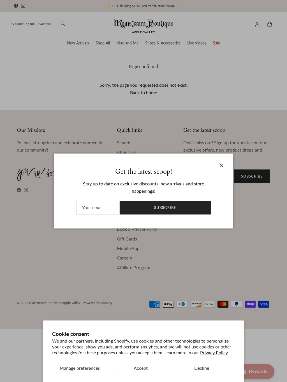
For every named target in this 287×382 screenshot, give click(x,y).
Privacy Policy (214, 352)
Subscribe (165, 207)
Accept (141, 368)
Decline (201, 368)
